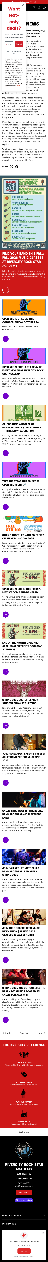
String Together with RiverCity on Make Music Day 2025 (23, 537)
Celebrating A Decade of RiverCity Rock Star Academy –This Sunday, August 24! (21, 427)
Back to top (24, 1132)
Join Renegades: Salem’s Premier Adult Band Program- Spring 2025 (24, 757)
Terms (12, 87)
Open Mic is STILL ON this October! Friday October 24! (20, 321)
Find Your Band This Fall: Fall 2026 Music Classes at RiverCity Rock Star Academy (23, 259)
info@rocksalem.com (24, 1186)
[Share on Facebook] (16, 166)
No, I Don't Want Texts (14, 52)
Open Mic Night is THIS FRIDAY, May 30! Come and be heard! (21, 591)
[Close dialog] (23, 5)
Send (19, 44)
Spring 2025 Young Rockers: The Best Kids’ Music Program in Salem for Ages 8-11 (23, 991)
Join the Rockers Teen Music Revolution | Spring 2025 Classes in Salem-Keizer (21, 931)
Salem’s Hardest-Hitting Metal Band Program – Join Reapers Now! (22, 814)
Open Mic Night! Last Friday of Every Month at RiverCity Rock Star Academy (23, 370)
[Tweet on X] (11, 166)
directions (24, 1193)
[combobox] (6, 44)
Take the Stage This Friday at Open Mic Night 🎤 (20, 483)
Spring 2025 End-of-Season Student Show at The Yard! (20, 702)
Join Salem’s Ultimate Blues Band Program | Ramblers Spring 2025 (20, 871)
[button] (44, 7)
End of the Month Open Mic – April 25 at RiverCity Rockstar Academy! (22, 646)
